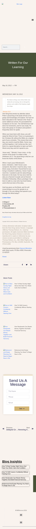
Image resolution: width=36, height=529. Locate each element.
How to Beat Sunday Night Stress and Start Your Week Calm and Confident (22, 286)
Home (4, 256)
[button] (32, 19)
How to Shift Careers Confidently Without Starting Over (22, 307)
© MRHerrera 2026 (21, 510)
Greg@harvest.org (6, 217)
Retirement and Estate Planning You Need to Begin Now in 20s (23, 352)
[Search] (25, 47)
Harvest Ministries (26, 248)
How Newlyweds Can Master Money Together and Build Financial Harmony (23, 328)
